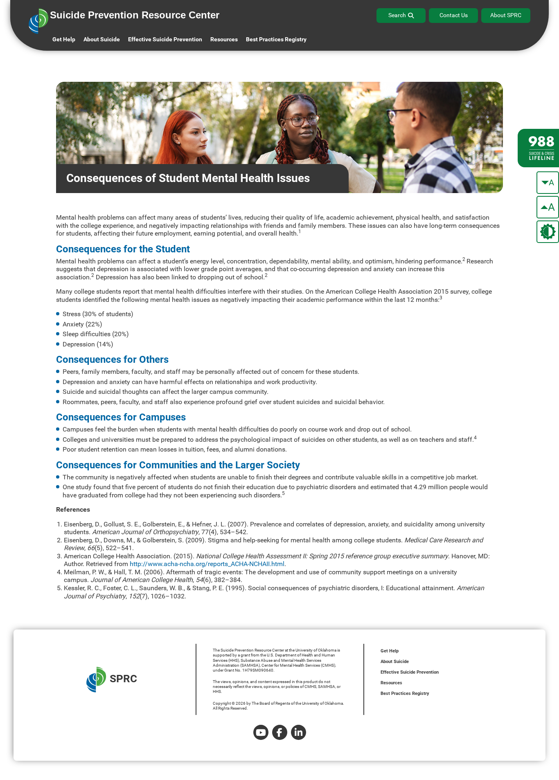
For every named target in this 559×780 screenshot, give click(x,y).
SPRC (123, 678)
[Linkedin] (298, 732)
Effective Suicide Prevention (410, 672)
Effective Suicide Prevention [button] (165, 39)
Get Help (63, 39)
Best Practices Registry (276, 39)
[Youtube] (260, 732)
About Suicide (101, 39)
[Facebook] (279, 732)
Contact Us (454, 15)
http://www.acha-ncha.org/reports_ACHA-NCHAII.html (207, 564)
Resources (391, 683)
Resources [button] (224, 39)
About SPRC (505, 15)
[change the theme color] (547, 231)
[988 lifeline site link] (538, 148)
